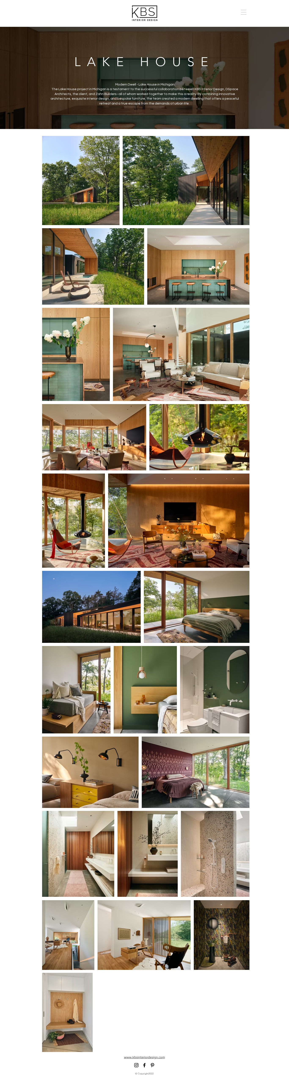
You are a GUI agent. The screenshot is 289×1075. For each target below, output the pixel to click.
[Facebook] (144, 1065)
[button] (243, 12)
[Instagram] (136, 1065)
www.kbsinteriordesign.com (144, 1057)
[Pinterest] (152, 1065)
